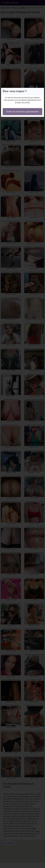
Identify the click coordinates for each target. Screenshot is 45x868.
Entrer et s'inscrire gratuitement (22, 111)
